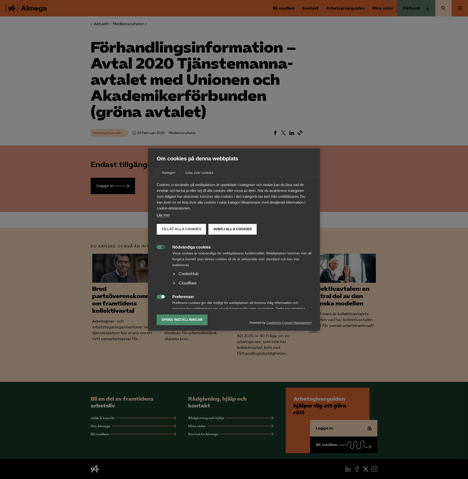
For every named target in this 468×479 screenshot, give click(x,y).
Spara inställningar (182, 320)
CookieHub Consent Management (289, 322)
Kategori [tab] (168, 173)
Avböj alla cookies (232, 229)
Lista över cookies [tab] (199, 173)
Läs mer (163, 215)
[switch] (158, 246)
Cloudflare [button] (188, 283)
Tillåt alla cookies (181, 229)
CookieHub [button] (188, 274)
